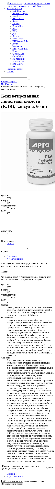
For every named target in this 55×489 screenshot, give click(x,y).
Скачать (10, 243)
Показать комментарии (12, 484)
